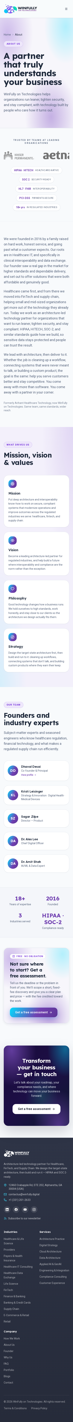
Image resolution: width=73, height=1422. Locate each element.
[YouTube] (25, 1209)
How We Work (12, 1338)
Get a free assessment (31, 1012)
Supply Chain (11, 1308)
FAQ (6, 1363)
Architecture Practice (52, 1238)
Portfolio (9, 1370)
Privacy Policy (39, 1408)
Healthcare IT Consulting (18, 1266)
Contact (8, 1382)
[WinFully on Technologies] (20, 9)
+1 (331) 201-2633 (20, 1199)
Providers (9, 1249)
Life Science (11, 1283)
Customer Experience (52, 1283)
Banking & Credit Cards (17, 1302)
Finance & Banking (14, 1296)
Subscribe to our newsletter (24, 1218)
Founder (8, 1351)
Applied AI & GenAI (50, 1264)
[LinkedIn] (7, 1209)
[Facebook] (16, 1209)
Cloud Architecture (50, 1251)
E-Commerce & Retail (16, 1315)
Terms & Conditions (15, 1408)
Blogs (7, 1376)
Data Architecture (49, 1257)
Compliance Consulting (53, 1276)
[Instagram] (34, 1209)
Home (7, 34)
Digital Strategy (48, 1245)
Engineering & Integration (54, 1270)
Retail (7, 1321)
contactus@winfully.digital (24, 1194)
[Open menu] (66, 9)
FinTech (8, 1290)
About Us (9, 1344)
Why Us (8, 1357)
